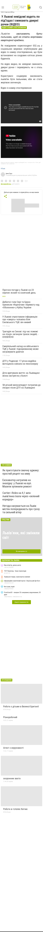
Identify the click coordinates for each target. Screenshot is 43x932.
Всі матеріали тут (21, 551)
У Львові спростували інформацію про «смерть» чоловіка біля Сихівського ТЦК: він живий (19, 319)
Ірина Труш (9, 173)
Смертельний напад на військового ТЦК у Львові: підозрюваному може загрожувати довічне (20, 349)
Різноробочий (10, 717)
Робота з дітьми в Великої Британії (21, 706)
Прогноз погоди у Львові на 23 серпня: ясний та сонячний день (19, 291)
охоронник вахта (11, 778)
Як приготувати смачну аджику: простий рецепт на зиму (20, 472)
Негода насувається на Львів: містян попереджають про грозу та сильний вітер (21, 509)
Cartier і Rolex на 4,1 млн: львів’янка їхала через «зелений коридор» (20, 496)
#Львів (3, 169)
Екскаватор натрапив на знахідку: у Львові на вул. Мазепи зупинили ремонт (17, 483)
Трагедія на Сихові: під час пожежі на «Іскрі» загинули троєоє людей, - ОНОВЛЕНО (20, 334)
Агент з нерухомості (13, 747)
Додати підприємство (21, 602)
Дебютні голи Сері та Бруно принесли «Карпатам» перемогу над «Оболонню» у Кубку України (20, 305)
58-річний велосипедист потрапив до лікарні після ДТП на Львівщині (21, 386)
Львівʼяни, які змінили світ (21, 535)
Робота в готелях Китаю (15, 809)
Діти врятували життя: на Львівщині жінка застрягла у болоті (21, 374)
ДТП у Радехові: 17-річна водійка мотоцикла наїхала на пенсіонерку (20, 362)
